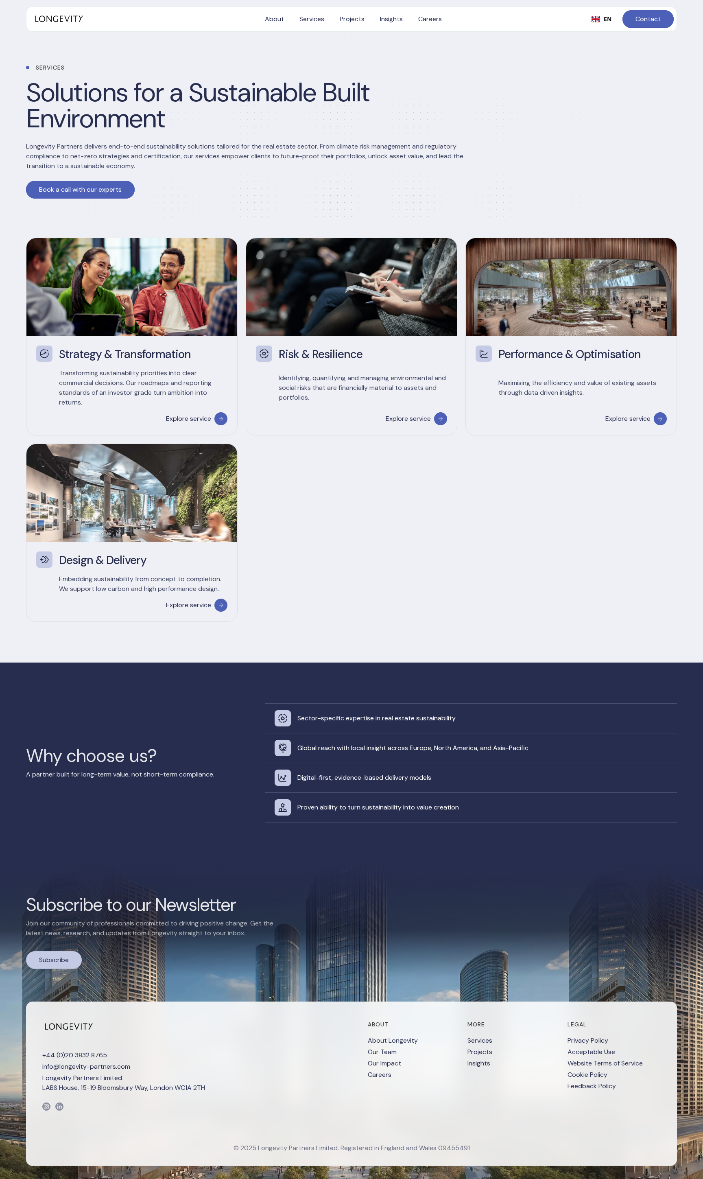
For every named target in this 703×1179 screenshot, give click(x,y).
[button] (274, 19)
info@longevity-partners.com (86, 1066)
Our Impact (384, 1063)
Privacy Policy (588, 1040)
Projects (479, 1052)
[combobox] (601, 19)
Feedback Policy (592, 1086)
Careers (379, 1074)
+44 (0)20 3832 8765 (74, 1055)
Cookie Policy (587, 1074)
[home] (58, 19)
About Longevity (393, 1040)
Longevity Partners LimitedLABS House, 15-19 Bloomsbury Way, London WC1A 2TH (123, 1083)
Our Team (382, 1052)
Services (479, 1040)
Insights (478, 1063)
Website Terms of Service (605, 1063)
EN (607, 19)
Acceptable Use (591, 1052)
